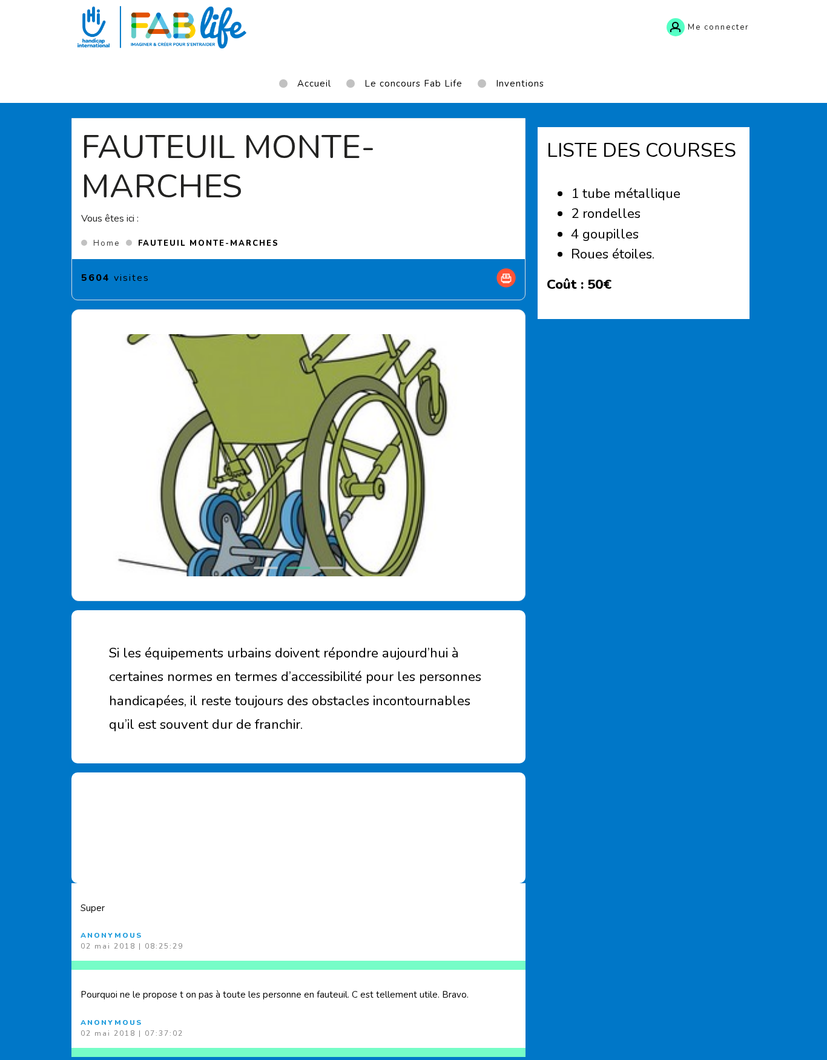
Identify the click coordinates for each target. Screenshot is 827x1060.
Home (106, 243)
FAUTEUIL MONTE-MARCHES (208, 243)
